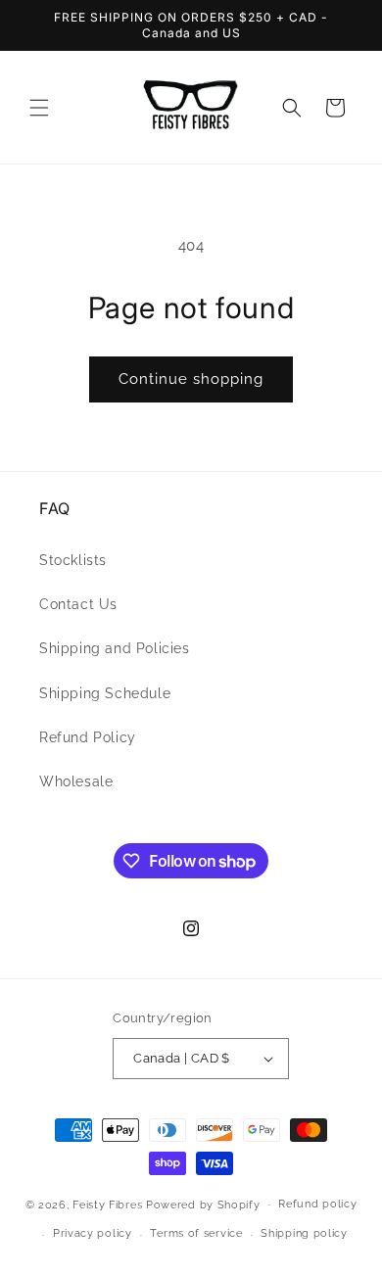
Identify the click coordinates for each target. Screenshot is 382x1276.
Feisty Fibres (109, 1204)
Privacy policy (92, 1233)
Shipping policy (304, 1233)
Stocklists (73, 560)
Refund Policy (87, 737)
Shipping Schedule (104, 693)
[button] (39, 107)
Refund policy (317, 1204)
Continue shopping (191, 379)
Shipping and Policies (114, 648)
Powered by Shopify (203, 1204)
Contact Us (78, 604)
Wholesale (76, 781)
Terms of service (196, 1233)
